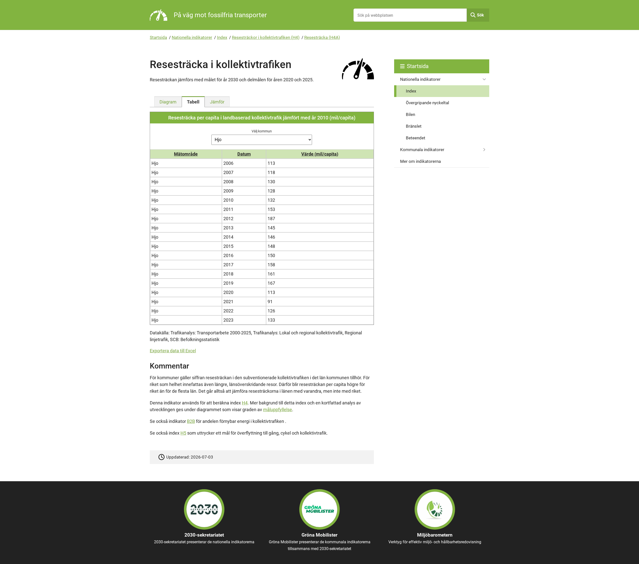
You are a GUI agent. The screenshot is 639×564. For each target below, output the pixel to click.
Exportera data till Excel (173, 350)
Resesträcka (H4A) (322, 37)
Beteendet (415, 137)
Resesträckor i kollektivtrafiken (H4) (266, 37)
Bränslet (414, 126)
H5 (183, 433)
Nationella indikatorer (192, 37)
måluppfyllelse (277, 409)
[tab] (168, 101)
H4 (245, 402)
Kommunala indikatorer (422, 149)
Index (222, 37)
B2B (191, 421)
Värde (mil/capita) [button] (319, 154)
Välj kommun (262, 131)
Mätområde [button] (186, 154)
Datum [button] (244, 154)
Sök (480, 15)
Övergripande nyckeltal (427, 102)
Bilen (410, 114)
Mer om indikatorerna (420, 161)
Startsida (158, 37)
